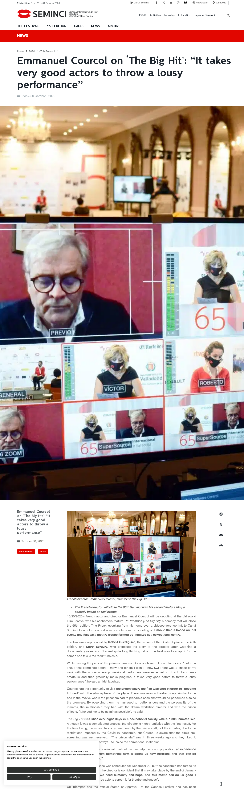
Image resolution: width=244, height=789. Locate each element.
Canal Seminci (141, 2)
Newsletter (202, 2)
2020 (32, 51)
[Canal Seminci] (131, 2)
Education (184, 15)
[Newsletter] (194, 2)
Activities (155, 15)
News (95, 26)
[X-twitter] (163, 2)
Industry (169, 15)
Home (20, 51)
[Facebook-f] (156, 2)
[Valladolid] (213, 2)
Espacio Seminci (204, 15)
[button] (142, 15)
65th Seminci (47, 51)
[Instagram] (178, 2)
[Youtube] (171, 2)
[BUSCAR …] (228, 16)
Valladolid (221, 2)
